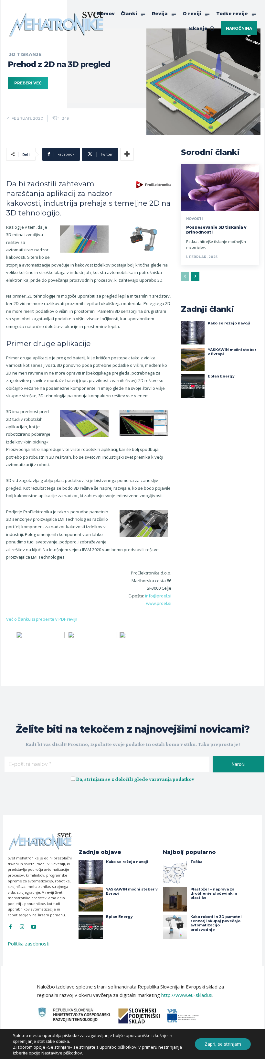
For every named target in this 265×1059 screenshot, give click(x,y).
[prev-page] (185, 276)
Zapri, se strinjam (223, 1044)
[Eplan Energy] (192, 386)
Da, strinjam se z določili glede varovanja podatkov (135, 779)
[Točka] (175, 872)
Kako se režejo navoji (229, 323)
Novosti (194, 219)
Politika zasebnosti (28, 943)
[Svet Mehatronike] (56, 23)
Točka (196, 861)
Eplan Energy (221, 376)
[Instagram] (22, 927)
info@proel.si (158, 596)
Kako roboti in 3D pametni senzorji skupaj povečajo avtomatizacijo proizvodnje (216, 923)
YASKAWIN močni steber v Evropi (232, 351)
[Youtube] (33, 927)
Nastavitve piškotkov (61, 1053)
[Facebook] (10, 927)
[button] (201, 28)
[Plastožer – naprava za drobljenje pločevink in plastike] (175, 899)
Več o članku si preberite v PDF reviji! (41, 619)
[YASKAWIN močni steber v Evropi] (192, 359)
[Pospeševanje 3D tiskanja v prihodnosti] (220, 187)
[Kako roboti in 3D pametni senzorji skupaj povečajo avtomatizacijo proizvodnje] (175, 927)
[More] (127, 154)
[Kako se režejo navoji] (192, 332)
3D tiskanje (25, 54)
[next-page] (195, 276)
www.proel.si (158, 603)
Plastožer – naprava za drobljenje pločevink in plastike (213, 893)
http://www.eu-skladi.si (186, 995)
